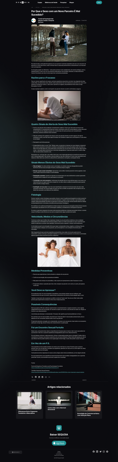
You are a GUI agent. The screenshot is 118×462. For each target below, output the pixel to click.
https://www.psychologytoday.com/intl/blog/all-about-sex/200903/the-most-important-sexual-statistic (57, 372)
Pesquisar (63, 2)
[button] (17, 452)
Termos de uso (59, 454)
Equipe (40, 2)
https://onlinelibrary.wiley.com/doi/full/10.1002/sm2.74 (45, 367)
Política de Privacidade (59, 455)
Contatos (59, 452)
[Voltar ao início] (22, 2)
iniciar (99, 2)
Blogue (72, 2)
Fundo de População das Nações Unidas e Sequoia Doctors (46, 20)
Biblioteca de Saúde (51, 2)
